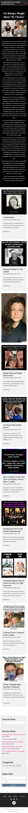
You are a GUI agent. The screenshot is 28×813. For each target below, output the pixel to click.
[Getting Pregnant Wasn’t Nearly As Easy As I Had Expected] (14, 565)
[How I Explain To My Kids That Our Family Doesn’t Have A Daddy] (14, 461)
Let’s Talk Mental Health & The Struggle (13, 751)
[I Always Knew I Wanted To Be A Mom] (14, 617)
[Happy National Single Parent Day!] (14, 357)
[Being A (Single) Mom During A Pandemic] (14, 669)
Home (4, 796)
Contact (22, 796)
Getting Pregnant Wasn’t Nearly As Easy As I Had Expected (13, 583)
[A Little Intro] (14, 201)
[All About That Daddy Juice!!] (14, 409)
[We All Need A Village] (14, 318)
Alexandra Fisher (9, 219)
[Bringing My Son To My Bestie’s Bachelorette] (14, 513)
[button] (14, 785)
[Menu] (25, 3)
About (15, 796)
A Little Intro (8, 217)
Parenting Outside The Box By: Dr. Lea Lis (13, 734)
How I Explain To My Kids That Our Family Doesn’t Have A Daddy (14, 479)
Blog (9, 796)
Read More (7, 231)
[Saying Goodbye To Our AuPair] (14, 253)
